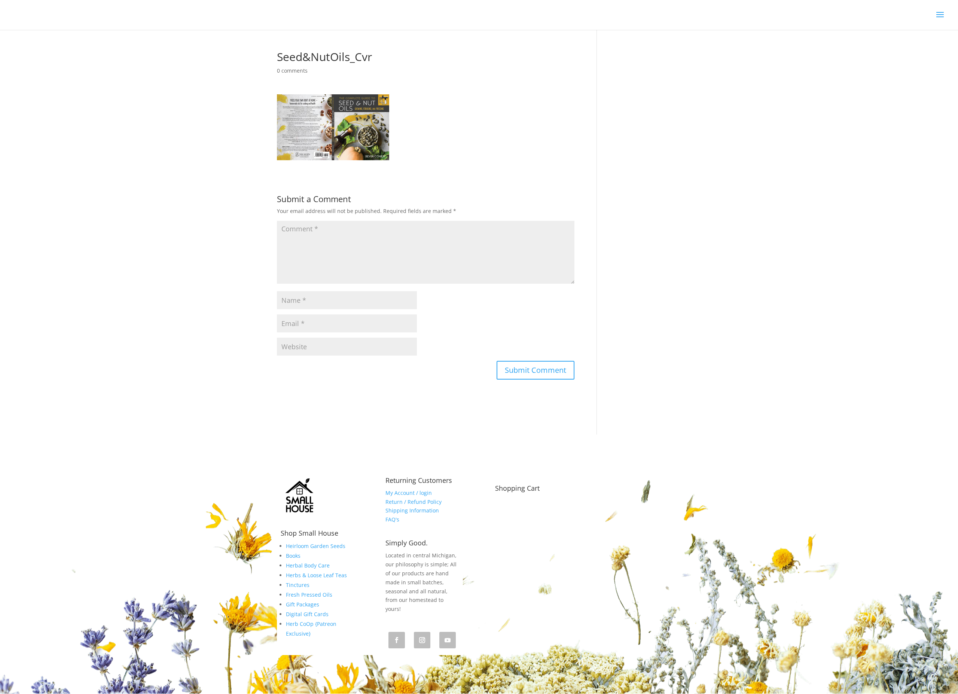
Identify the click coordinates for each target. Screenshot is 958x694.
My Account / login (408, 492)
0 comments (292, 70)
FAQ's (392, 519)
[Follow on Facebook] (396, 640)
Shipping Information (412, 510)
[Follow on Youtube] (447, 640)
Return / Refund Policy (413, 501)
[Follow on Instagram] (422, 640)
